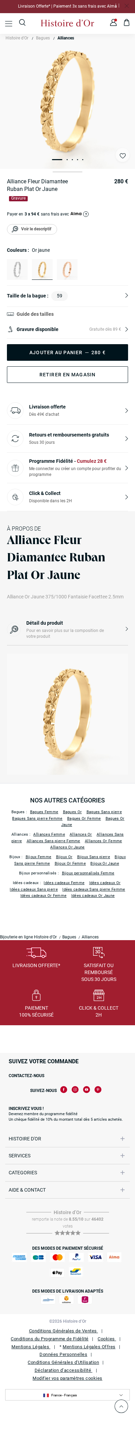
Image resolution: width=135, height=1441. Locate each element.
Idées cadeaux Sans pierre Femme (93, 889)
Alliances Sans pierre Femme (53, 841)
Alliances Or (81, 834)
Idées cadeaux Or (105, 883)
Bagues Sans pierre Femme (37, 818)
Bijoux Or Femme (70, 863)
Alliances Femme (49, 834)
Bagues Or (72, 812)
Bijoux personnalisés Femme (88, 873)
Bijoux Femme (39, 857)
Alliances (65, 38)
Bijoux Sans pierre (93, 857)
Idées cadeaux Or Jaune (93, 895)
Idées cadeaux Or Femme (43, 895)
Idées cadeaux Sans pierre (34, 889)
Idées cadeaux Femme (64, 883)
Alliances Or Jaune (67, 847)
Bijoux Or (64, 857)
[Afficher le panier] (127, 23)
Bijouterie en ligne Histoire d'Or (28, 937)
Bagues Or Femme (84, 818)
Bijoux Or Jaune (104, 863)
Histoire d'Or (17, 38)
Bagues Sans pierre (104, 812)
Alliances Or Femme (103, 841)
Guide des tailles (35, 314)
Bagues (43, 38)
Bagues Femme (44, 812)
